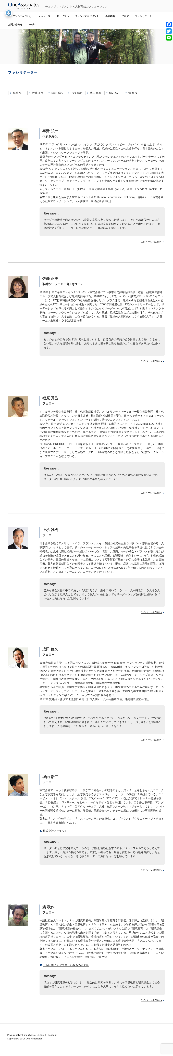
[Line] (169, 37)
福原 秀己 (57, 93)
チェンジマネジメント (87, 16)
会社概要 (110, 16)
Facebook (51, 1035)
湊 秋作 (132, 93)
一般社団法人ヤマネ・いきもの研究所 (66, 965)
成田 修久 (95, 93)
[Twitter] (169, 31)
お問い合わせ (15, 24)
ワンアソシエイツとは (20, 16)
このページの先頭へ (151, 241)
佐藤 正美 (38, 93)
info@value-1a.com (34, 1035)
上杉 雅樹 (76, 93)
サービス (61, 16)
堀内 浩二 (115, 93)
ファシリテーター (144, 16)
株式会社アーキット (55, 830)
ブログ (125, 16)
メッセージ (44, 16)
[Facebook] (169, 24)
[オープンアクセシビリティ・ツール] (8, 13)
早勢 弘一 (18, 93)
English (33, 24)
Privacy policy (14, 1035)
